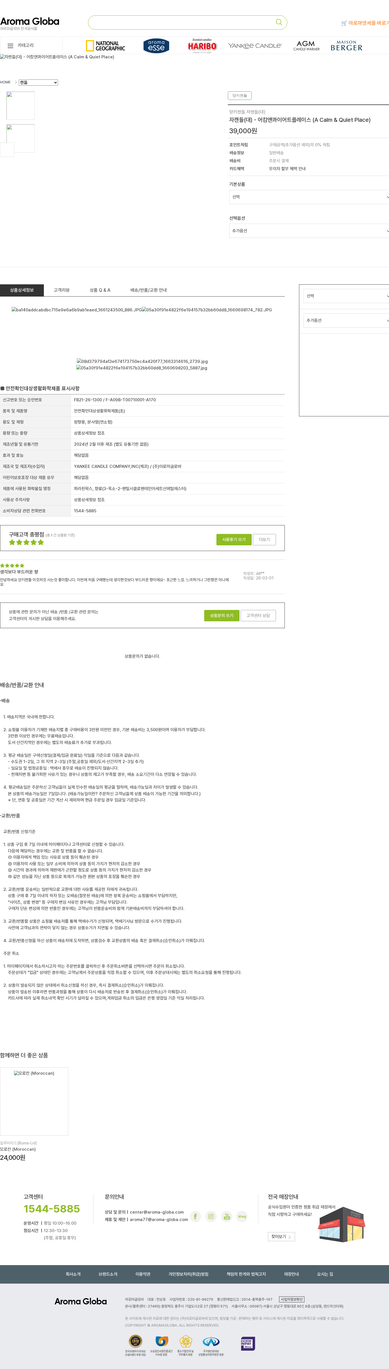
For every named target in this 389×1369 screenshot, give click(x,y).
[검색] (281, 22)
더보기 (264, 539)
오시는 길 (325, 1274)
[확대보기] (7, 150)
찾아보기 (279, 1236)
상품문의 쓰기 (222, 615)
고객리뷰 (62, 290)
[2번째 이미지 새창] (20, 138)
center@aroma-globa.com (157, 1212)
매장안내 (291, 1274)
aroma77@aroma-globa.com (159, 1219)
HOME (5, 82)
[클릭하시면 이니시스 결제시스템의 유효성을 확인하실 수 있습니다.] (248, 1345)
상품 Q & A (100, 290)
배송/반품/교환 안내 (148, 290)
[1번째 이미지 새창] (20, 105)
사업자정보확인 (292, 1299)
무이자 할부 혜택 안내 (287, 168)
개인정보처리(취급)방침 (188, 1274)
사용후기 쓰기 (234, 539)
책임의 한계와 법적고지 (246, 1274)
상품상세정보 (22, 290)
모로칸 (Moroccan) (18, 1149)
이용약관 (143, 1274)
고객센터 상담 (258, 615)
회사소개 (73, 1274)
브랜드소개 (108, 1274)
